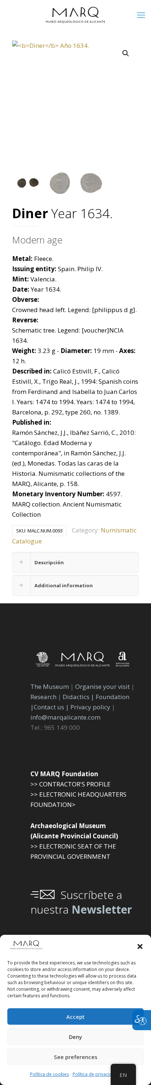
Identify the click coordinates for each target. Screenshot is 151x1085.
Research (43, 697)
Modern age (37, 240)
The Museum (49, 686)
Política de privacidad (95, 1074)
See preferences (75, 1057)
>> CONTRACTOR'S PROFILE (70, 784)
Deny (75, 1036)
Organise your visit (102, 686)
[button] (140, 946)
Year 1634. (62, 214)
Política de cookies (49, 1074)
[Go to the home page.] (75, 15)
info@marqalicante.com (65, 717)
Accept (75, 1016)
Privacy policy (91, 707)
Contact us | (51, 707)
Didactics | (79, 697)
